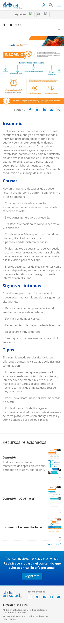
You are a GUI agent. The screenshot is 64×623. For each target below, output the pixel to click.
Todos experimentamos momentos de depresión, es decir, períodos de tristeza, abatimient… (24, 466)
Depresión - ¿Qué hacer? (19, 498)
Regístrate (32, 576)
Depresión (10, 457)
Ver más (53, 544)
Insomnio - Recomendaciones (22, 527)
